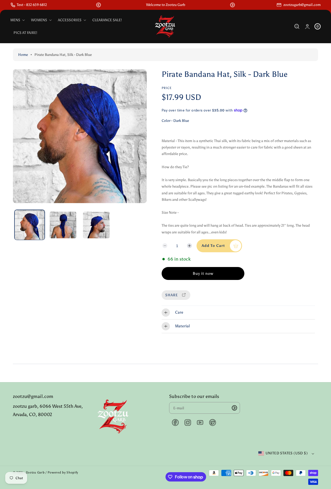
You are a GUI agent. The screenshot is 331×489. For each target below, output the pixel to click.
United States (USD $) (287, 453)
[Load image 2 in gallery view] (63, 225)
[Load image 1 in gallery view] (29, 225)
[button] (98, 5)
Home (23, 55)
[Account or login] (307, 26)
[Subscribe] (234, 408)
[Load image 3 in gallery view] (96, 225)
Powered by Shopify (63, 472)
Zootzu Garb (35, 472)
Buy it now (203, 273)
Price (167, 88)
